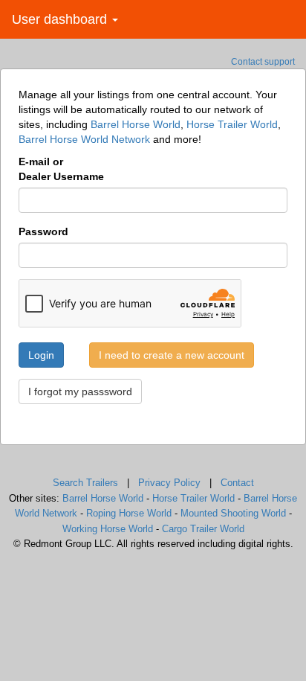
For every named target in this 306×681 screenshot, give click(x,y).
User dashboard (61, 19)
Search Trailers (85, 482)
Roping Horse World (129, 513)
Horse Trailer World (232, 124)
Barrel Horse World (135, 124)
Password (43, 231)
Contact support (263, 62)
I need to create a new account (171, 355)
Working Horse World (107, 528)
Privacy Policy (169, 482)
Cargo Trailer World (203, 528)
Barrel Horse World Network (84, 139)
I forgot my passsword (80, 391)
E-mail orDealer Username (61, 169)
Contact (237, 482)
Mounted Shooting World (233, 513)
